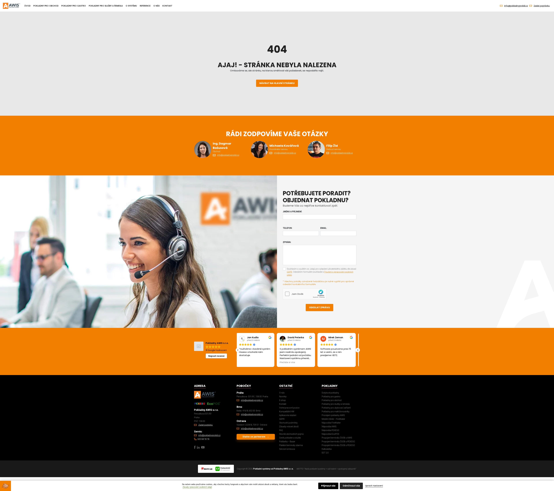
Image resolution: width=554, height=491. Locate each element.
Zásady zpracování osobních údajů (197, 487)
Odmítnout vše (351, 485)
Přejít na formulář (240, 265)
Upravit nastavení (374, 485)
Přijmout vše (328, 485)
